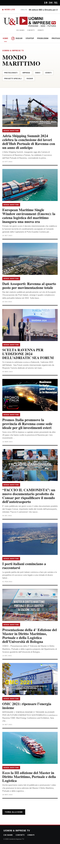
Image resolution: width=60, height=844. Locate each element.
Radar (19, 38)
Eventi (48, 73)
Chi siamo (20, 30)
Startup (30, 38)
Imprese (26, 73)
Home (5, 38)
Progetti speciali (13, 78)
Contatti (31, 30)
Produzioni (42, 38)
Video (37, 73)
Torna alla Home (14, 812)
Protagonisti (10, 73)
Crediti (41, 30)
